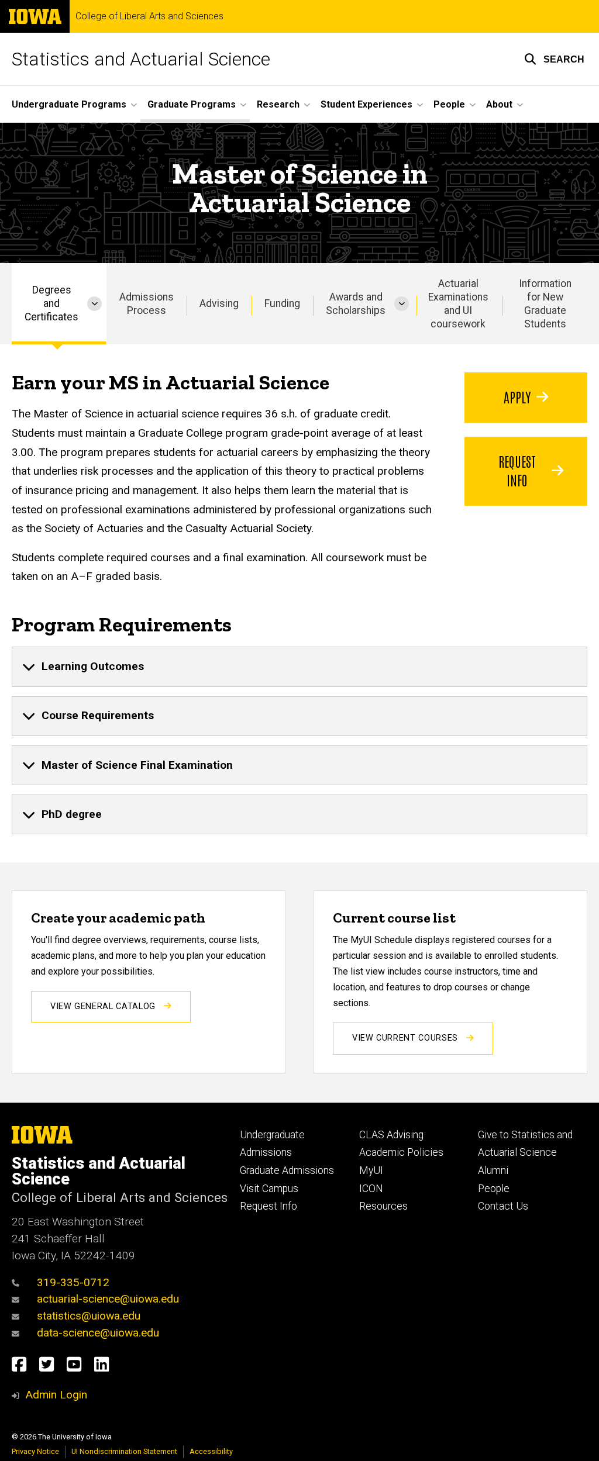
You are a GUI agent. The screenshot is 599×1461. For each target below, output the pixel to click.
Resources (383, 1206)
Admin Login (56, 1394)
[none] (299, 666)
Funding (282, 303)
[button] (554, 59)
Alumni (493, 1170)
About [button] (499, 104)
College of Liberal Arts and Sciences (149, 16)
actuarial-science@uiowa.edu (108, 1298)
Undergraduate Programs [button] (69, 104)
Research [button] (278, 104)
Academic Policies (401, 1152)
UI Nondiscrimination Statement (124, 1451)
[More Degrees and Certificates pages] (94, 303)
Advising (219, 303)
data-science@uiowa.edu (98, 1332)
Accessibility (211, 1451)
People (494, 1188)
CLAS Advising (391, 1135)
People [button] (449, 104)
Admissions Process (146, 303)
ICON (371, 1188)
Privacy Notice (35, 1451)
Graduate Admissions (287, 1170)
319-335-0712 (73, 1282)
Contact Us (503, 1206)
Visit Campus (269, 1188)
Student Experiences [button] (366, 104)
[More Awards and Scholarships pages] (402, 303)
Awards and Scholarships (355, 303)
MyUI (371, 1170)
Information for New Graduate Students (545, 304)
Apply (517, 396)
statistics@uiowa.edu (88, 1315)
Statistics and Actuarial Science (141, 59)
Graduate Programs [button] (191, 104)
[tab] (299, 666)
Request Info (517, 470)
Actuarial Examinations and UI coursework (458, 304)
